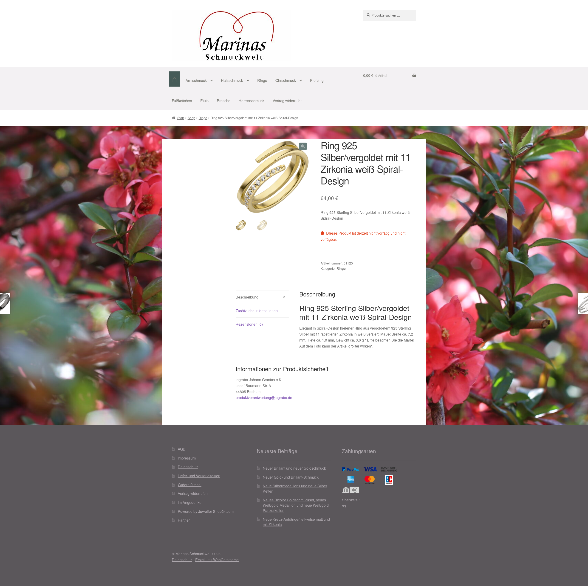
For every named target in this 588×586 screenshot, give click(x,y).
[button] (303, 146)
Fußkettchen (182, 100)
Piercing (317, 80)
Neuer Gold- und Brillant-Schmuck (291, 477)
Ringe (262, 80)
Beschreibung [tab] (247, 297)
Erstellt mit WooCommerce (217, 559)
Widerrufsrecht (189, 484)
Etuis (204, 100)
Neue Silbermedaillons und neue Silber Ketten (295, 488)
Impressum (187, 458)
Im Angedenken (191, 502)
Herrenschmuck (251, 100)
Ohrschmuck (285, 80)
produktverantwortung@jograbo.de (264, 397)
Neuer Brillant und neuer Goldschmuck (294, 468)
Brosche (223, 100)
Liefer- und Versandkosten (199, 475)
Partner (184, 520)
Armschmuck (196, 80)
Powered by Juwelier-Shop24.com (206, 511)
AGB (181, 449)
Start (180, 117)
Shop (191, 117)
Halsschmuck (232, 80)
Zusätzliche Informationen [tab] (257, 310)
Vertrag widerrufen (287, 100)
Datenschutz (188, 466)
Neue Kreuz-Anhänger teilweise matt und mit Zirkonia (296, 522)
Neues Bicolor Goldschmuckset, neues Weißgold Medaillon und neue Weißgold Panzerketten (296, 505)
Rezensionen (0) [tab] (249, 324)
